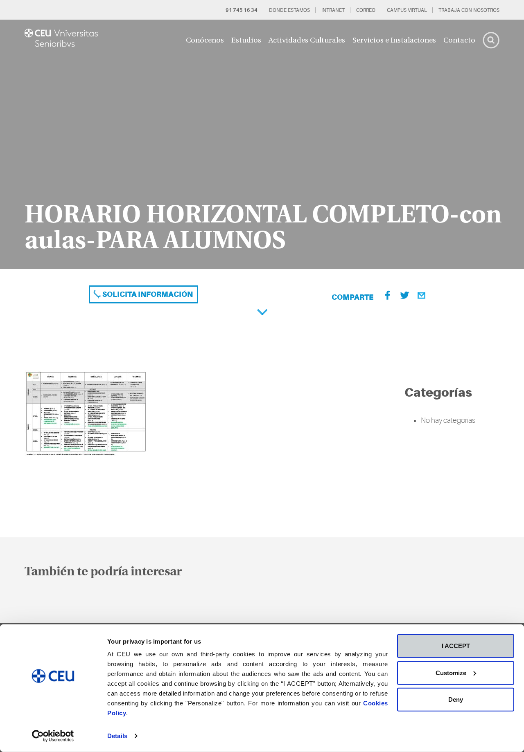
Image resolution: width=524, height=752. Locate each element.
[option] (262, 144)
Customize (451, 672)
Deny (455, 699)
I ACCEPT (456, 645)
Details (117, 735)
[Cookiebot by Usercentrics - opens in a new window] (53, 736)
